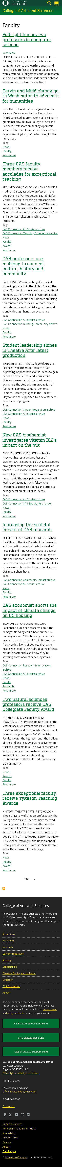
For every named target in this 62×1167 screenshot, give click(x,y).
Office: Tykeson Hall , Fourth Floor (20, 1073)
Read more (9, 53)
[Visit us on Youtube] (16, 1115)
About (5, 993)
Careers (6, 1142)
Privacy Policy (10, 1137)
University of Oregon (16, 1157)
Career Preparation (13, 954)
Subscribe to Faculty (3, 888)
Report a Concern (12, 1124)
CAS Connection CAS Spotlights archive (26, 504)
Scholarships (9, 967)
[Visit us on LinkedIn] (28, 1115)
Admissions (8, 934)
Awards (7, 246)
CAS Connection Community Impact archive (28, 580)
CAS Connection (11, 986)
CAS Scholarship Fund (31, 1037)
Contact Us (8, 1106)
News (5, 147)
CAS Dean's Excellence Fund (31, 1023)
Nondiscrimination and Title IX (19, 1128)
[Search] (49, 3)
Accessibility (9, 1133)
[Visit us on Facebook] (4, 1115)
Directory (7, 980)
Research (8, 686)
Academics (8, 940)
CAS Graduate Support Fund (31, 1051)
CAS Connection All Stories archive (23, 229)
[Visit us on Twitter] (10, 1115)
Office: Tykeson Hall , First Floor (19, 1091)
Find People (9, 1151)
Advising (6, 960)
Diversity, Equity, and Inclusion (19, 973)
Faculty (6, 151)
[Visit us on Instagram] (22, 1115)
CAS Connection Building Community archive (29, 324)
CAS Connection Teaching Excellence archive (30, 233)
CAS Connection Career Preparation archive (28, 410)
